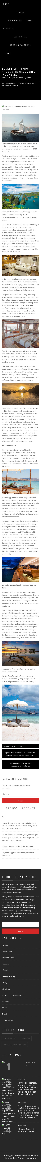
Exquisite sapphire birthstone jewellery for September (18, 854)
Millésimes (6, 989)
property (5, 1001)
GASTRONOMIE (8, 957)
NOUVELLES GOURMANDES (13, 995)
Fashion (5, 945)
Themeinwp (30, 1158)
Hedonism (8, 29)
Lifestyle (5, 970)
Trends (7, 53)
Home (6, 4)
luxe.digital (20, 37)
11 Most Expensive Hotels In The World (17, 846)
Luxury (20, 12)
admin (28, 78)
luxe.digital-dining (20, 45)
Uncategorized (18, 746)
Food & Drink (15, 20)
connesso (15, 785)
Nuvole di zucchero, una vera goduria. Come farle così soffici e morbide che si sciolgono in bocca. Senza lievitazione (19, 826)
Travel (29, 20)
